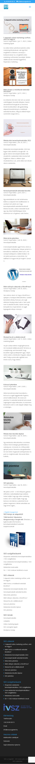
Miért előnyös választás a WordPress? (17, 287)
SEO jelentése (8, 483)
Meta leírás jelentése (11, 238)
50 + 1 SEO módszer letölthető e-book (16, 570)
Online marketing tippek (11, 624)
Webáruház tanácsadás (11, 567)
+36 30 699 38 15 (10, 1)
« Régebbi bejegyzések (11, 512)
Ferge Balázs (12, 41)
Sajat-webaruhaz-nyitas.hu (12, 745)
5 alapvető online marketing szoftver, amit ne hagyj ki (17, 38)
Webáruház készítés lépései (14, 434)
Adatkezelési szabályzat (11, 737)
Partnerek (7, 741)
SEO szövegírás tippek (10, 627)
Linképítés (7, 621)
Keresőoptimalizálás (10, 145)
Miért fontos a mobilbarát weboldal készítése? (16, 90)
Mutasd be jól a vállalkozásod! (14, 337)
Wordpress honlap (9, 95)
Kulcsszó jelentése (10, 384)
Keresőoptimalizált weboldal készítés (17, 191)
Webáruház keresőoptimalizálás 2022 (17, 140)
